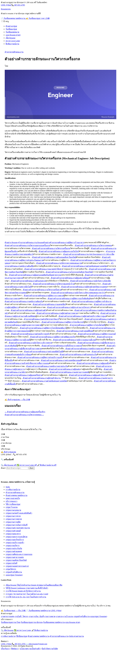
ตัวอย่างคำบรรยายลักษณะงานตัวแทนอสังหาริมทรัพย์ (54, 257)
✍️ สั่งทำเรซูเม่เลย (8, 452)
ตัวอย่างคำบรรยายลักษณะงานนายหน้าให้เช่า (43, 269)
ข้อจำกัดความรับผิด (50, 649)
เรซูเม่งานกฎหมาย (13, 510)
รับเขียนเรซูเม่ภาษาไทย (10, 622)
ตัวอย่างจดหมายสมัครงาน (16, 495)
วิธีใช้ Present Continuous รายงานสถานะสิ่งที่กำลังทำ (27, 588)
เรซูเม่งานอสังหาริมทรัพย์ (16, 560)
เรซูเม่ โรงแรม (12, 507)
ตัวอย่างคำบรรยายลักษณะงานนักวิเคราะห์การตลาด (30, 343)
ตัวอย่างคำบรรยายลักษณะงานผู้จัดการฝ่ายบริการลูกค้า (40, 357)
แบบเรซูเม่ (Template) (14, 575)
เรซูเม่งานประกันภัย (14, 548)
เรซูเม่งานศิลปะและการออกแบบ (19, 554)
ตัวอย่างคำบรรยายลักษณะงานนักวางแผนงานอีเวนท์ (74, 340)
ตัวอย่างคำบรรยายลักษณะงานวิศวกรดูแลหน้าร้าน (53, 284)
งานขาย (59, 616)
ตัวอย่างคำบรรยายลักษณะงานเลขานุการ (96, 378)
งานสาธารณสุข (7, 616)
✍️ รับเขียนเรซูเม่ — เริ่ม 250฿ (13, 611)
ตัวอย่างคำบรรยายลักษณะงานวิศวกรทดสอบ (93, 245)
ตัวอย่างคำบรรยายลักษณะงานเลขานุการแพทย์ (69, 372)
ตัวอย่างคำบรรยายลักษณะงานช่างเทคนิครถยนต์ (61, 360)
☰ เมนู (6, 21)
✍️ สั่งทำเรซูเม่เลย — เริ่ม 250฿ (17, 400)
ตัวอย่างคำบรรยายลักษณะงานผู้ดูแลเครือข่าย (23, 375)
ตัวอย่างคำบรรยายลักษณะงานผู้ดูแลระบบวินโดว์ (59, 251)
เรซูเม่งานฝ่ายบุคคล (14, 551)
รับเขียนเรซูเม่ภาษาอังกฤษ (32, 622)
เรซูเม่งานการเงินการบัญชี (16, 525)
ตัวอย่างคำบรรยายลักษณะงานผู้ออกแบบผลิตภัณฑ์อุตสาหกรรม (35, 275)
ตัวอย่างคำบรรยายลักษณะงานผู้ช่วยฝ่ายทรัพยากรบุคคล (84, 287)
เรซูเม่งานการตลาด (14, 519)
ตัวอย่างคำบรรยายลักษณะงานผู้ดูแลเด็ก (93, 363)
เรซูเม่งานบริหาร (12, 545)
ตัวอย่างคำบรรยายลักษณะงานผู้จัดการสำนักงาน (92, 301)
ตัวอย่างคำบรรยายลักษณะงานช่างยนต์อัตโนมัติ (43, 351)
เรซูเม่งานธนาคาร (13, 534)
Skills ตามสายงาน (76, 636)
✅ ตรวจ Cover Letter (27, 465)
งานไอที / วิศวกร (21, 616)
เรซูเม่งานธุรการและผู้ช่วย (16, 537)
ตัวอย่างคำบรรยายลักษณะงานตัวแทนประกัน (78, 354)
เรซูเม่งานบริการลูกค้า (15, 543)
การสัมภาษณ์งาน (13, 489)
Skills (8, 487)
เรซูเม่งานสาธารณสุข (15, 557)
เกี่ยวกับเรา (5, 649)
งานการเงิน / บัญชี (36, 616)
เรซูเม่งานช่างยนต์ (13, 531)
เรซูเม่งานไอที (11, 563)
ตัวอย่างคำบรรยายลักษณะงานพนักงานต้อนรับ (24, 301)
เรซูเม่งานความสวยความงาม (18, 528)
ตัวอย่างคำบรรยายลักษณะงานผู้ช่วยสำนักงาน (42, 378)
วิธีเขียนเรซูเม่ (21, 636)
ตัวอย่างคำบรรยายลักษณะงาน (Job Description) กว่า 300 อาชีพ (88, 254)
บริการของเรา (11, 501)
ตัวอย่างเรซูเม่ (11, 26)
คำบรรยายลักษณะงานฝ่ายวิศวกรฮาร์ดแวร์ (41, 319)
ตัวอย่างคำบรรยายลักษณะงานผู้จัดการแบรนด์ (97, 334)
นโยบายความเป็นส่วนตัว (30, 649)
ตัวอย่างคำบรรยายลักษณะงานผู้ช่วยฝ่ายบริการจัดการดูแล (82, 316)
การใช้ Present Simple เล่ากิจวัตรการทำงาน (23, 591)
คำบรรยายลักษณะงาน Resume (30, 242)
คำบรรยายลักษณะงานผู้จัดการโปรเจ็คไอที (87, 325)
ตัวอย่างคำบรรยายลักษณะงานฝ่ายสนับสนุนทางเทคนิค (84, 266)
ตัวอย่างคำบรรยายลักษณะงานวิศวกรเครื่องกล (51, 248)
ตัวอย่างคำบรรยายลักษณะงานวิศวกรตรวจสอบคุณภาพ (59, 263)
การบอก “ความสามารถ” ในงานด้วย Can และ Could (27, 594)
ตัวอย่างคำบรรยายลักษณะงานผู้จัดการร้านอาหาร (63, 242)
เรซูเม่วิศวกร (11, 569)
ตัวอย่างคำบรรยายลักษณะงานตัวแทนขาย (28, 281)
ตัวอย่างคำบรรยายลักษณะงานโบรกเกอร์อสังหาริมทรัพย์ (69, 272)
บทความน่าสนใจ (13, 498)
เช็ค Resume (10, 38)
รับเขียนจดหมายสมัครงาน (54, 622)
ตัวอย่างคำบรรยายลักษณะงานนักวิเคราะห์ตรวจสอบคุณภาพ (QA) (78, 293)
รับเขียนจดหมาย (12, 32)
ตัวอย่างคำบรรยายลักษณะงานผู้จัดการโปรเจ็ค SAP (63, 322)
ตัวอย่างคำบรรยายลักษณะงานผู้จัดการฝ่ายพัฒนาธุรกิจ (52, 337)
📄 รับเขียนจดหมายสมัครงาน (13, 18)
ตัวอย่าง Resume (11, 242)
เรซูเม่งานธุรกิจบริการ (15, 540)
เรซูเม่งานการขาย (13, 516)
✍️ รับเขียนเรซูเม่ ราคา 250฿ (38, 18)
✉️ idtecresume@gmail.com (36, 644)
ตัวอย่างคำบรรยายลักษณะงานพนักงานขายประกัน (47, 366)
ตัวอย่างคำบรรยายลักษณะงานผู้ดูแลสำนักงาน (88, 375)
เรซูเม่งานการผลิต (13, 522)
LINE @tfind (6, 5)
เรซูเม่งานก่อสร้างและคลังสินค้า (19, 513)
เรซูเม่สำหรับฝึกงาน (14, 572)
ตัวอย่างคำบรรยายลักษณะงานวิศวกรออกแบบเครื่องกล (27, 245)
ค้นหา (3, 468)
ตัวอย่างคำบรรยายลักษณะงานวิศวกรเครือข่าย (42, 290)
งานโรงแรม (68, 616)
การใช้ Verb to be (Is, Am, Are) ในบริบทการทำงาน (26, 597)
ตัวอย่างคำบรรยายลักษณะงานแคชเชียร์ (49, 304)
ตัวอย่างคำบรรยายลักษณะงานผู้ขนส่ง (64, 369)
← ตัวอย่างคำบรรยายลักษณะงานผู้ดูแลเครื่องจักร (25, 412)
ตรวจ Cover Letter (13, 41)
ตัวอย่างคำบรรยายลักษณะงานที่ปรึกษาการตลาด (62, 346)
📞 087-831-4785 (18, 5)
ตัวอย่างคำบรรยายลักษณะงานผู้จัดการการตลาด (44, 296)
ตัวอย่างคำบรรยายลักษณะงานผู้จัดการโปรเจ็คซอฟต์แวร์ (43, 328)
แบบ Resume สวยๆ (13, 35)
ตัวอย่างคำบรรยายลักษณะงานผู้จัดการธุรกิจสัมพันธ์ (69, 298)
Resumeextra (6, 9)
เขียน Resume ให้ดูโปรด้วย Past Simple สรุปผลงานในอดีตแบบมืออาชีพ (34, 585)
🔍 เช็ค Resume (8, 465)
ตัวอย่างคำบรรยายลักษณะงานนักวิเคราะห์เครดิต (90, 281)
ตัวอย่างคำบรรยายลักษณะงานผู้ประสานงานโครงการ (69, 307)
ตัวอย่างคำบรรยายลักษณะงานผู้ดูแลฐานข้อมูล (70, 278)
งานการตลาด (49, 616)
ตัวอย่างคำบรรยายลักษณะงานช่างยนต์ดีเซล (75, 331)
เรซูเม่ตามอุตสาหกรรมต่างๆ (17, 566)
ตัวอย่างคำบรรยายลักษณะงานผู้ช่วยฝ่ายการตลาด (57, 313)
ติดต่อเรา (15, 649)
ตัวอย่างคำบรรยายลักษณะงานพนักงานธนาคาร (85, 349)
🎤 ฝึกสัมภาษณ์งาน (46, 465)
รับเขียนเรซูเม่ (11, 29)
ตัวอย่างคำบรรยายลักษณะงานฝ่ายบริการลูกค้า (30, 334)
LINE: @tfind (56, 611)
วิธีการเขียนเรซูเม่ (13, 504)
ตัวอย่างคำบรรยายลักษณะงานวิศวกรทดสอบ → (24, 415)
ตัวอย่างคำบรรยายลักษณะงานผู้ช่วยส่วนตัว (28, 310)
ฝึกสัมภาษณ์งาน (12, 44)
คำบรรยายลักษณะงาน (14, 52)
